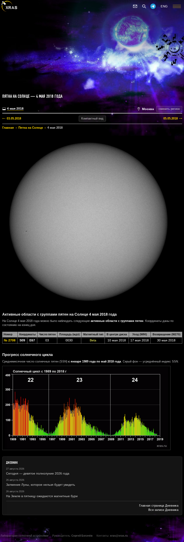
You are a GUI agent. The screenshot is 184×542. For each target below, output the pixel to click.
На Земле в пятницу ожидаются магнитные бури (42, 496)
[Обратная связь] (135, 6)
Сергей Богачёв (81, 535)
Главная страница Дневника (158, 505)
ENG (164, 6)
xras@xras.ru (119, 535)
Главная (8, 127)
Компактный (92, 118)
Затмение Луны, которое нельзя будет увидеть (40, 484)
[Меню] (177, 6)
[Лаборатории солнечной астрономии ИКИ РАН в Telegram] (153, 6)
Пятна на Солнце (30, 127)
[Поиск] (144, 6)
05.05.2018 (170, 118)
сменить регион (169, 109)
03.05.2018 (14, 118)
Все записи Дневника (163, 510)
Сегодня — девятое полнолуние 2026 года (37, 473)
